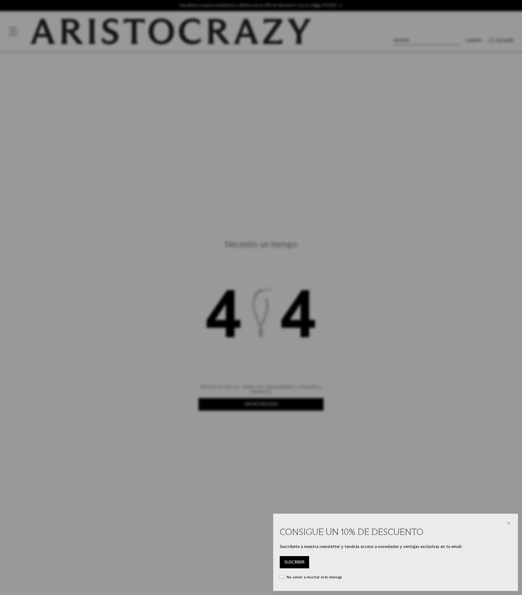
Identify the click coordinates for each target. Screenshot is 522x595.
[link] (294, 562)
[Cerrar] (508, 523)
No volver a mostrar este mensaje (314, 577)
